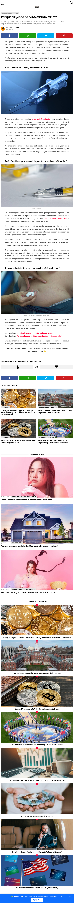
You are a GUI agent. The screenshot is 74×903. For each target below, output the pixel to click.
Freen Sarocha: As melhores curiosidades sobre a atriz (26, 499)
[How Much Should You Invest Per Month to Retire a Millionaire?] (37, 834)
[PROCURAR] (71, 2)
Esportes (42, 437)
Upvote (17, 367)
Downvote (56, 367)
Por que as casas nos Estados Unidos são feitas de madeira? (29, 546)
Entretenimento (30, 496)
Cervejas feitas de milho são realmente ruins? (35, 333)
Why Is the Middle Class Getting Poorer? (37, 816)
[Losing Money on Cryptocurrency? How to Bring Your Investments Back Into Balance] (18, 398)
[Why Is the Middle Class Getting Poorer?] (37, 798)
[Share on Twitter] (45, 35)
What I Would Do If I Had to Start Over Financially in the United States (37, 780)
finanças (5, 407)
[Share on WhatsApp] (27, 35)
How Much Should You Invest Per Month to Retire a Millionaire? (37, 852)
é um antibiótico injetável (42, 119)
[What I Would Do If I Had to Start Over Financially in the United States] (37, 763)
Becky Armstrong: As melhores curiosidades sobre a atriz (28, 592)
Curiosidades (44, 407)
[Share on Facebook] (9, 35)
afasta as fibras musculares (55, 218)
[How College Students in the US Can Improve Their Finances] (55, 398)
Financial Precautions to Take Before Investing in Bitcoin (18, 441)
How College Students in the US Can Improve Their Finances (55, 411)
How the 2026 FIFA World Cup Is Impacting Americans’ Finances (53, 441)
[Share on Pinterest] (64, 35)
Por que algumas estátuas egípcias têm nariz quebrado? (39, 336)
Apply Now (37, 900)
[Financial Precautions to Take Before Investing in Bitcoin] (18, 428)
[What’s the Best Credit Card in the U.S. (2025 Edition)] (37, 870)
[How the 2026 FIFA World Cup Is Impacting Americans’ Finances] (55, 428)
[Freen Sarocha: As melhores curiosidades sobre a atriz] (37, 477)
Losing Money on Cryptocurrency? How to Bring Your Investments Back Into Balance (18, 412)
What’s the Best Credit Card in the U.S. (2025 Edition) (37, 888)
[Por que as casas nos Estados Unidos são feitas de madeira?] (37, 524)
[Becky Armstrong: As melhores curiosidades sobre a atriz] (37, 570)
